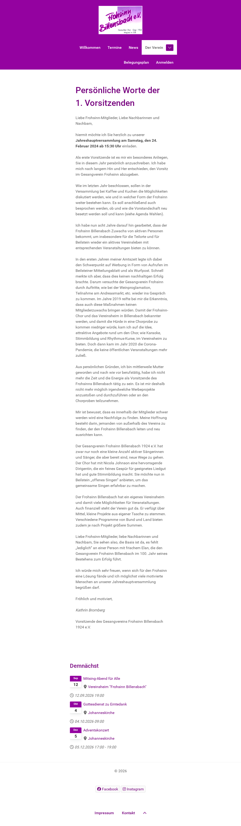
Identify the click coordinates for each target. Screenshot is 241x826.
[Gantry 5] (120, 20)
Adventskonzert (96, 730)
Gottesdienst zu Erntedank (105, 704)
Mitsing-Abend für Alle (101, 678)
